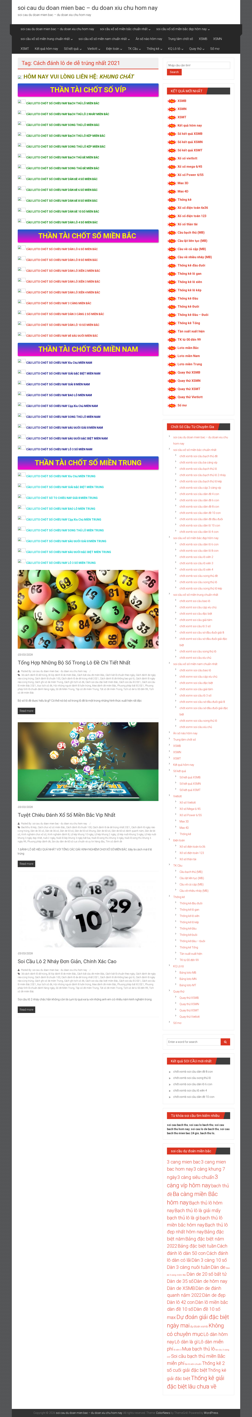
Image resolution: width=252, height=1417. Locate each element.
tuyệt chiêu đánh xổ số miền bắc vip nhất (66, 815)
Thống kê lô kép (189, 290)
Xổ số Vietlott (188, 802)
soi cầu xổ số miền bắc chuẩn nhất (123, 29)
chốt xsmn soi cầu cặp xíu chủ (198, 676)
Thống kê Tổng (189, 323)
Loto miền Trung (190, 364)
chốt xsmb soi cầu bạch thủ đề (199, 456)
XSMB (203, 39)
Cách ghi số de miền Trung (49, 682)
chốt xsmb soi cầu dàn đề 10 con (200, 512)
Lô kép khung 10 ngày (82, 834)
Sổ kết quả (71, 49)
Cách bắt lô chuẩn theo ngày (120, 675)
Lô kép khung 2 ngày (105, 834)
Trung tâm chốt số (180, 39)
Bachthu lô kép (29, 827)
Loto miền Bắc (188, 348)
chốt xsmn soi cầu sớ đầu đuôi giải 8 (202, 701)
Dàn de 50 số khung (85, 831)
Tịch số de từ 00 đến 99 (135, 689)
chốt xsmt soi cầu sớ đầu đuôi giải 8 (202, 632)
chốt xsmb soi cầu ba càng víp (198, 462)
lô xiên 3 (178, 1350)
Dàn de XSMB (181, 1288)
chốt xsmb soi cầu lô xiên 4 (196, 569)
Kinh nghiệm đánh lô (58, 834)
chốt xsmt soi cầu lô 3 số (195, 626)
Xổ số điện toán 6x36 (193, 208)
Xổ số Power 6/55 (191, 175)
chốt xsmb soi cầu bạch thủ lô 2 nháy (203, 475)
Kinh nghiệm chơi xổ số (33, 834)
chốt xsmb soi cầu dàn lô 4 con (199, 531)
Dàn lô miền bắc (211, 1302)
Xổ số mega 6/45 (190, 166)
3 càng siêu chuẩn (195, 1177)
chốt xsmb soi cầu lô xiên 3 (196, 563)
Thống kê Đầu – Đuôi (193, 315)
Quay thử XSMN (189, 381)
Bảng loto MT (188, 985)
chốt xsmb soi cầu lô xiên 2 (196, 557)
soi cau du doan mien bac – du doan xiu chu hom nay (88, 7)
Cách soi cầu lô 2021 (130, 682)
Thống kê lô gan (189, 274)
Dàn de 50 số (67, 831)
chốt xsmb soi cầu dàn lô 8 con (199, 550)
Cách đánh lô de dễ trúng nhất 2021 (80, 678)
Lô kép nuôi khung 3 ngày (130, 834)
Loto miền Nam (189, 356)
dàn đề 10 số (180, 1309)
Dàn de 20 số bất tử (207, 1274)
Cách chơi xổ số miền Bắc (51, 827)
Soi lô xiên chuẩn (193, 1364)
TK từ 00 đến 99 (189, 339)
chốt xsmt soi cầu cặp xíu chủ (198, 607)
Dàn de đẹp (213, 1295)
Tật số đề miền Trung (111, 689)
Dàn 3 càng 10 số (209, 1260)
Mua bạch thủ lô (198, 1349)
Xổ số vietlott (187, 158)
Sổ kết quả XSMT (190, 150)
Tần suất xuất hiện (191, 331)
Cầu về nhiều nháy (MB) (195, 257)
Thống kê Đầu (188, 298)
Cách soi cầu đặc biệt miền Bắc (101, 682)
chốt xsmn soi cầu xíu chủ (196, 727)
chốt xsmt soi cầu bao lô (195, 601)
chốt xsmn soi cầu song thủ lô (198, 720)
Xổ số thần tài (187, 224)
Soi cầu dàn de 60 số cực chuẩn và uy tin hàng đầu (78, 841)
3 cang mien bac (183, 1162)
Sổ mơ (214, 49)
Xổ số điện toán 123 (192, 216)
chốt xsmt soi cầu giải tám (196, 620)
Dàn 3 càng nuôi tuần (188, 1267)
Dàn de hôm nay (210, 1281)
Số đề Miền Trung (65, 689)
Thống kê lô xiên (190, 282)
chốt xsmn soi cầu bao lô (195, 670)
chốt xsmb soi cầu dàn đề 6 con (199, 500)
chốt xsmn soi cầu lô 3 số (195, 695)
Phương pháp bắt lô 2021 (130, 685)
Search (174, 72)
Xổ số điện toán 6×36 (192, 846)
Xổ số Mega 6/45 (190, 808)
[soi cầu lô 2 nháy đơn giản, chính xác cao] (87, 911)
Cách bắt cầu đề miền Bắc (90, 675)
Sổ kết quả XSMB (190, 134)
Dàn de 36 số (52, 831)
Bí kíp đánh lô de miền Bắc (62, 675)
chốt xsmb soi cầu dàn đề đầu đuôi (201, 519)
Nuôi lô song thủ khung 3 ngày (107, 838)
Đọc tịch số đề (44, 685)
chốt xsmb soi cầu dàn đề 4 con (199, 494)
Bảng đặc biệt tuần (197, 1246)
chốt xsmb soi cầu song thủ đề (199, 575)
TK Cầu (133, 49)
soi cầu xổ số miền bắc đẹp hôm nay (181, 29)
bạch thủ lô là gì (183, 1218)
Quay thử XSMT (189, 389)
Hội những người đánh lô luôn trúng (72, 685)
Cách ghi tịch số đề (74, 682)
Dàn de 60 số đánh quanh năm (128, 831)
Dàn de (218, 1267)
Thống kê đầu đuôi (191, 265)
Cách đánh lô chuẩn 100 (47, 678)
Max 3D (183, 183)
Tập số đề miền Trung (87, 689)
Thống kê (153, 49)
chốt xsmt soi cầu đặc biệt (196, 613)
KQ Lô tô (174, 49)
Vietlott (92, 49)
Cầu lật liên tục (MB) (192, 241)
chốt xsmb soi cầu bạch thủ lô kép (201, 481)
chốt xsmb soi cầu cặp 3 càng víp (200, 487)
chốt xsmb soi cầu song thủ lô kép (201, 588)
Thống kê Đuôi (188, 306)
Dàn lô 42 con (181, 1302)
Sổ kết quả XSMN (190, 142)
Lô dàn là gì (186, 1342)
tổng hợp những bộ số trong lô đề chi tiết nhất (74, 663)
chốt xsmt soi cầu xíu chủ (195, 657)
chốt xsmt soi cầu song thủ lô (198, 651)
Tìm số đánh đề (114, 841)
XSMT (25, 49)
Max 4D (183, 191)
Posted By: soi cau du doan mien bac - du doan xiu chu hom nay (54, 671)
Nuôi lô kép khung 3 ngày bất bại (73, 838)
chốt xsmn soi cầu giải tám (196, 689)
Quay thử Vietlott (190, 397)
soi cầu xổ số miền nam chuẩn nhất (103, 39)
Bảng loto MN (188, 978)
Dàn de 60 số (103, 831)
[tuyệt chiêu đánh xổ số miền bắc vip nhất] (88, 761)
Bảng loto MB (188, 972)
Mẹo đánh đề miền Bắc (104, 685)
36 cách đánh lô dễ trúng (34, 675)
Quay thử (195, 49)
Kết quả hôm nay (46, 49)
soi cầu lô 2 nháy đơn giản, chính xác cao (67, 961)
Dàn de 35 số (37, 831)
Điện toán (112, 49)
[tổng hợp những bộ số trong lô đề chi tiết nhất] (88, 609)
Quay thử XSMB (189, 372)
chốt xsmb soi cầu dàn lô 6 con (199, 544)
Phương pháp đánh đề (39, 841)
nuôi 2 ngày (49, 838)
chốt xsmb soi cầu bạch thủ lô (198, 468)
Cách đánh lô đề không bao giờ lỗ (117, 678)
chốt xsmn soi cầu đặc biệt (196, 682)
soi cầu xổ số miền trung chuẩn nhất (45, 39)
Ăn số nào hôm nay (149, 39)
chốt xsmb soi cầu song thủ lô (198, 582)
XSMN (217, 39)
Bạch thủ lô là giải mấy (197, 1210)
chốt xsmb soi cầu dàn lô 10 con (200, 525)
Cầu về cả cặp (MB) (192, 249)
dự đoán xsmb (199, 1326)
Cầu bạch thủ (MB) (191, 232)
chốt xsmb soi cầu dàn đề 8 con (199, 506)
